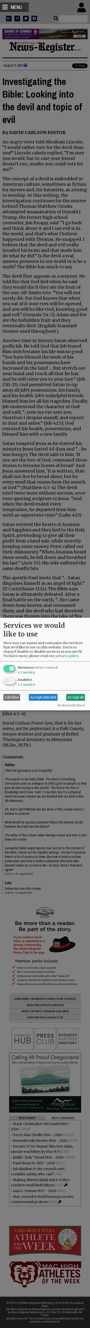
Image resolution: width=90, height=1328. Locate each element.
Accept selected (43, 697)
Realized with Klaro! (71, 705)
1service (26, 672)
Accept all (75, 697)
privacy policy (66, 655)
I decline (12, 697)
